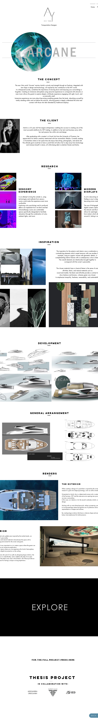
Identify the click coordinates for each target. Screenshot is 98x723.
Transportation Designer (49, 25)
